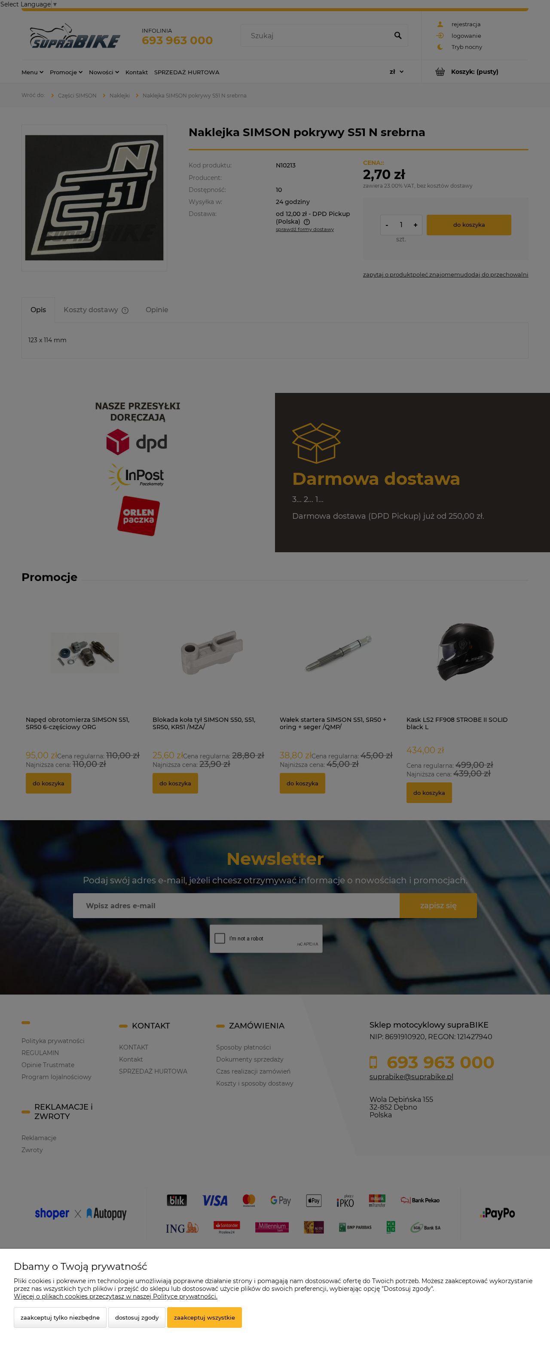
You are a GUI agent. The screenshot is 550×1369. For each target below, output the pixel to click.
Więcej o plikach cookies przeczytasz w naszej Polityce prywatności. (115, 1296)
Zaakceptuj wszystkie (204, 1317)
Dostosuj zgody (137, 1317)
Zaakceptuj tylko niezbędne (60, 1317)
